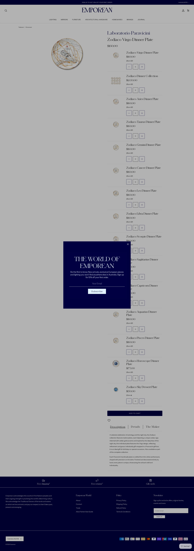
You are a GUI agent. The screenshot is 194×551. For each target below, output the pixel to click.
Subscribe (97, 291)
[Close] (127, 244)
